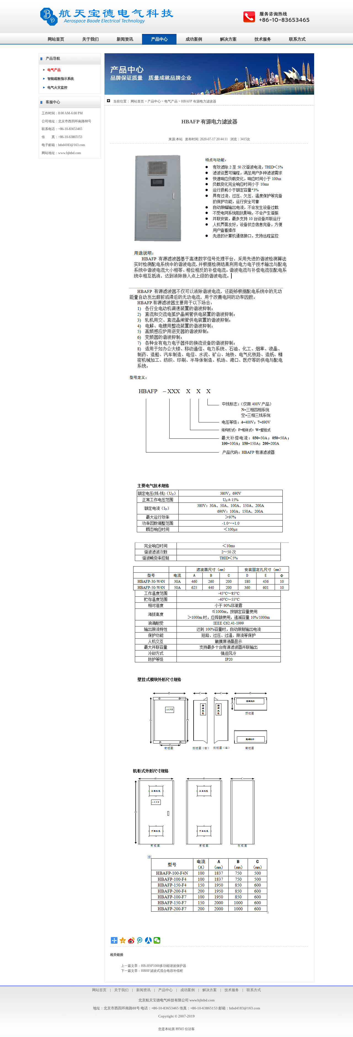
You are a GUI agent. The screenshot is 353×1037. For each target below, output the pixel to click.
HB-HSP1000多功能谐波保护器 (163, 966)
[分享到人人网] (148, 940)
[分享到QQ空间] (122, 940)
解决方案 (228, 39)
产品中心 (159, 39)
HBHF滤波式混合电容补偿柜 (162, 971)
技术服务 (263, 39)
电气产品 (171, 101)
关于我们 (90, 39)
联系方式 (297, 39)
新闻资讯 (125, 39)
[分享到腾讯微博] (140, 940)
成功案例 (194, 39)
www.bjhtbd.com (69, 153)
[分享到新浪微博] (131, 940)
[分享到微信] (157, 940)
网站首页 (56, 39)
